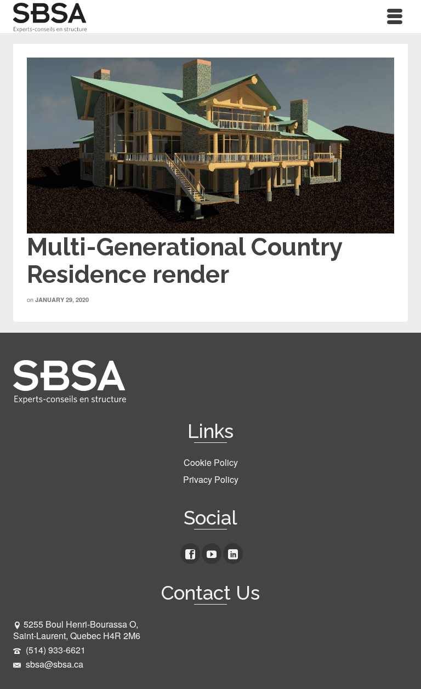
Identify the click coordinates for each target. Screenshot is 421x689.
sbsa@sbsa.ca (53, 664)
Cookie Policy (211, 462)
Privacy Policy (210, 479)
